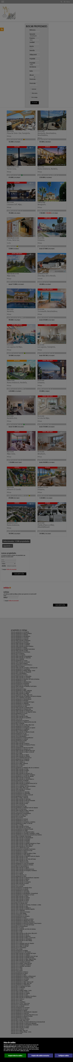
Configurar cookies (63, 1055)
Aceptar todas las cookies (15, 1055)
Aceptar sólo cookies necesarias (40, 1055)
